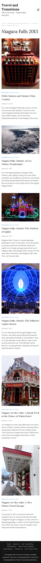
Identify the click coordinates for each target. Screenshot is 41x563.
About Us (16, 544)
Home (9, 544)
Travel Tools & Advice (26, 546)
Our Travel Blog (27, 544)
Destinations (11, 546)
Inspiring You (8, 549)
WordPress (33, 560)
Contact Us (19, 549)
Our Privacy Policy (31, 549)
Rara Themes (17, 560)
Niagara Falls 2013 (10, 92)
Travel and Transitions (10, 7)
